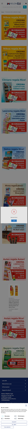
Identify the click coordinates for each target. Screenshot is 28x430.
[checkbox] (2, 416)
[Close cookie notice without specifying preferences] (26, 405)
